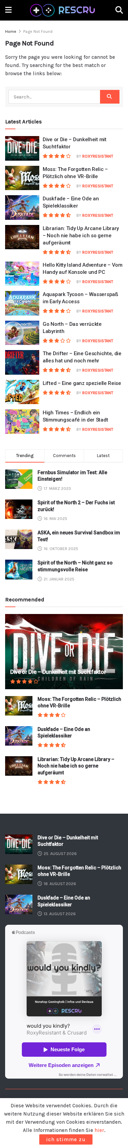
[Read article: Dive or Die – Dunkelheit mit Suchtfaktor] (22, 148)
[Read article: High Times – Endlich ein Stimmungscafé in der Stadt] (22, 421)
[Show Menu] (8, 10)
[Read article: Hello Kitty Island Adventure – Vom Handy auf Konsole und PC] (22, 274)
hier (99, 1130)
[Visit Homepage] (63, 10)
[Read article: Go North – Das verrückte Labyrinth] (22, 333)
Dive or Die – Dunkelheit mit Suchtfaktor (58, 672)
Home (10, 31)
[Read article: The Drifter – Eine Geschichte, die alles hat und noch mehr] (22, 362)
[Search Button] (119, 10)
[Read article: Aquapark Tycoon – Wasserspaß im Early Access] (22, 303)
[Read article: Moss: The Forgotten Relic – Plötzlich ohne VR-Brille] (22, 178)
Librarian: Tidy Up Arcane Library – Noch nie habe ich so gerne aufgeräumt (81, 235)
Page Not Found (38, 31)
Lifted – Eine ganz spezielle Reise (82, 383)
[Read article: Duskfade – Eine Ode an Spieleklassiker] (22, 207)
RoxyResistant (97, 156)
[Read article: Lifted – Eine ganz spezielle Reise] (22, 392)
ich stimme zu (66, 1139)
